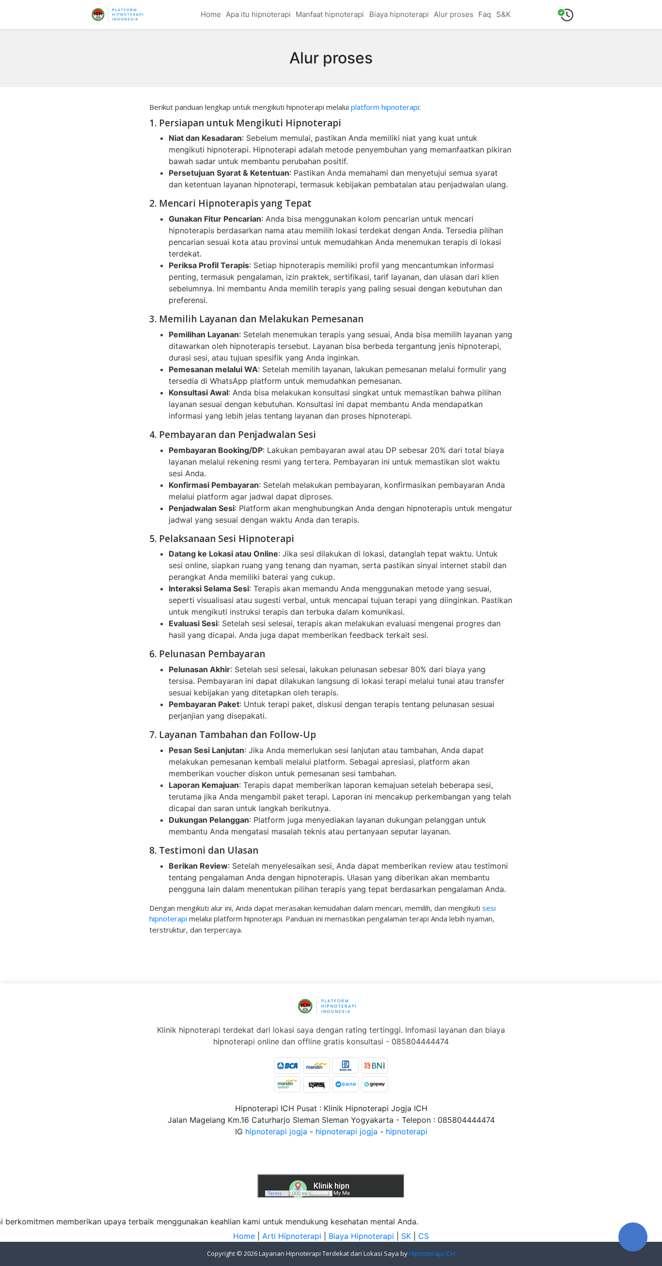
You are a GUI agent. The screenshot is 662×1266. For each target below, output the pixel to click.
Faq (484, 14)
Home (211, 14)
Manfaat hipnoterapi (330, 14)
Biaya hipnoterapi (399, 14)
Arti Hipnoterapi (291, 1236)
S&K (503, 14)
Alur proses (453, 14)
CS (423, 1236)
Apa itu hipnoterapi (258, 14)
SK (406, 1236)
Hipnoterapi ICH (432, 1253)
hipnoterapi (406, 1131)
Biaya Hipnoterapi (361, 1236)
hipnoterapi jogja (276, 1131)
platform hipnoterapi (385, 107)
